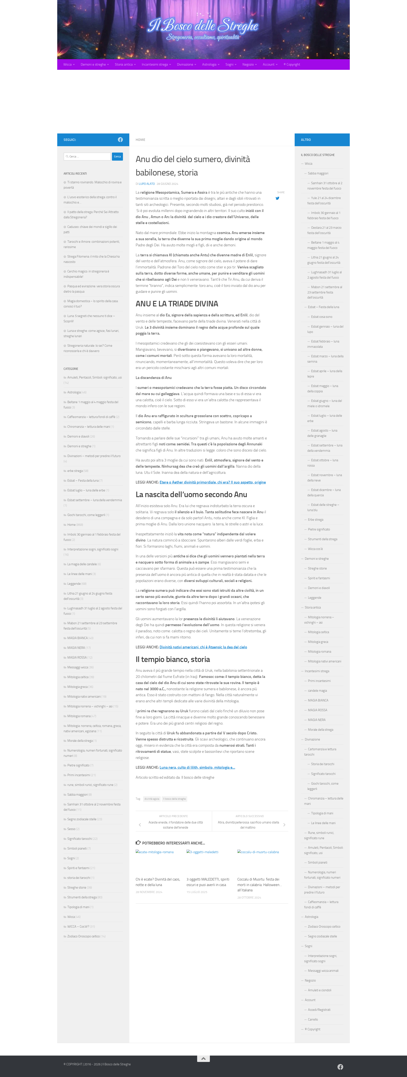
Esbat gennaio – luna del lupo (325, 329)
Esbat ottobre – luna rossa (322, 462)
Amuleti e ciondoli (319, 990)
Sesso (71, 829)
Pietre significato (78, 765)
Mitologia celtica (77, 677)
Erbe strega (315, 520)
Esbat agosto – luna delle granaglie (322, 433)
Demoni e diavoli (78, 436)
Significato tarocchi (79, 839)
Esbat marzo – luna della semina (325, 358)
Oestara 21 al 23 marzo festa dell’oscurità (324, 230)
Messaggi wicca (77, 667)
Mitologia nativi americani (84, 696)
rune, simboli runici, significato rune (90, 785)
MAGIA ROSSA (77, 657)
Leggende (74, 584)
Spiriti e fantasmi (78, 868)
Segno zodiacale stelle (81, 819)
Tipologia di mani (78, 907)
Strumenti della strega (82, 897)
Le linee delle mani (79, 574)
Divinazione (185, 64)
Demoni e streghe (93, 64)
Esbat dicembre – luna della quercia (324, 492)
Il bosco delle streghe (174, 798)
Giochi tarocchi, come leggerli (86, 515)
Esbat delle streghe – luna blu (323, 507)
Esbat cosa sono (321, 317)
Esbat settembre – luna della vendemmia (94, 500)
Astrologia (209, 64)
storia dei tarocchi (78, 878)
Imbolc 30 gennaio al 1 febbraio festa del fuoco (323, 215)
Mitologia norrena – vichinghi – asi (90, 706)
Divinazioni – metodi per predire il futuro (94, 456)
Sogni (229, 64)
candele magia (317, 691)
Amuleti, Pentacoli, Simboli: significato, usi (94, 377)
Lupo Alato (147, 184)
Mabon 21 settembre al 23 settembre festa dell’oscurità (324, 292)
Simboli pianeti (77, 848)
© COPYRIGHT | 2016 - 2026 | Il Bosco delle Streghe (97, 1064)
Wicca (67, 64)
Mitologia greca (77, 687)
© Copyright (292, 64)
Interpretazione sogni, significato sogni (92, 549)
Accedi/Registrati (319, 1010)
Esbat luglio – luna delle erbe (86, 490)
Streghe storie (76, 887)
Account (269, 64)
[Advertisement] (203, 101)
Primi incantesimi (78, 775)
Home (140, 140)
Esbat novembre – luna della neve (324, 477)
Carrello (313, 1019)
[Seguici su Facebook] (120, 139)
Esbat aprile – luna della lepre (324, 373)
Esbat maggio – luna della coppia (322, 388)
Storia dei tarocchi (322, 764)
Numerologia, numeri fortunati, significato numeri (322, 874)
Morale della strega (80, 741)
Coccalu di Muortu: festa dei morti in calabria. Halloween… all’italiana (259, 884)
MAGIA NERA (76, 648)
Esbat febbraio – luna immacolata (323, 344)
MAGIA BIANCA (77, 638)
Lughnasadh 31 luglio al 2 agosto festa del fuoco (324, 274)
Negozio (248, 64)
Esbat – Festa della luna (83, 480)
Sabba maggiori (77, 795)
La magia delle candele (82, 564)
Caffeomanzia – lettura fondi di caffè (91, 417)
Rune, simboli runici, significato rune (319, 835)
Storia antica (124, 64)
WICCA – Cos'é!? (78, 926)
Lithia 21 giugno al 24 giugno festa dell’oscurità (323, 260)
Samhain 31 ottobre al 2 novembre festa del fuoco (324, 185)
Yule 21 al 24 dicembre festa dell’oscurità (324, 200)
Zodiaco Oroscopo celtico (83, 936)
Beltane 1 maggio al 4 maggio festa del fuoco (323, 245)
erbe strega (75, 471)
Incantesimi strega (155, 64)
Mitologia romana (79, 716)
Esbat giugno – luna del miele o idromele (324, 403)
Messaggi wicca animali (323, 971)
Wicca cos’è (315, 549)
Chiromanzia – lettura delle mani (88, 427)
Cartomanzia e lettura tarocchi (320, 751)
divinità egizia (152, 798)
